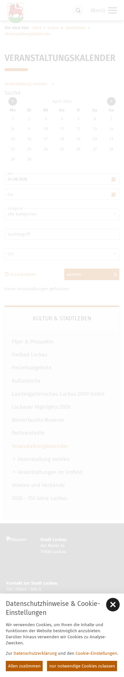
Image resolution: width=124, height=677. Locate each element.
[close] (113, 604)
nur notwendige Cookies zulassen (82, 666)
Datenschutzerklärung (35, 653)
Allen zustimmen (24, 666)
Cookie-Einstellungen (96, 653)
